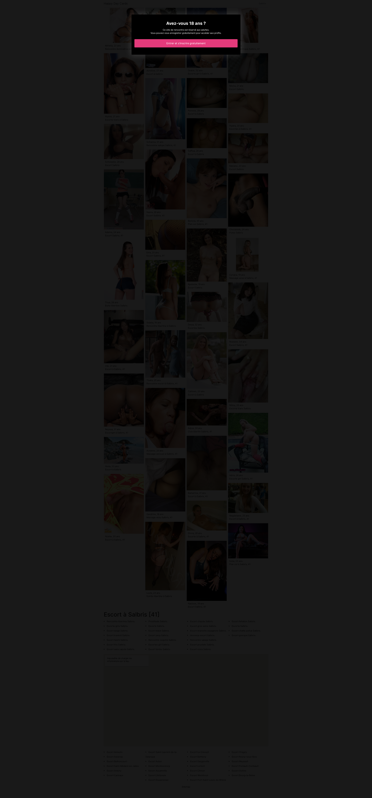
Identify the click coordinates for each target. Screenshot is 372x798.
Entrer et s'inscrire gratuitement (186, 43)
